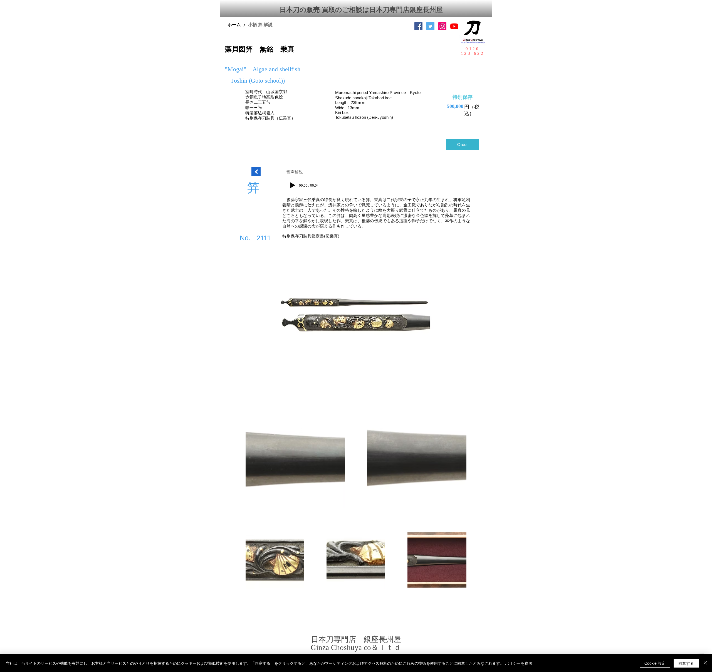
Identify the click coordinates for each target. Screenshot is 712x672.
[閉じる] (705, 663)
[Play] (292, 185)
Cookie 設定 (655, 663)
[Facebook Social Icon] (418, 26)
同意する (686, 663)
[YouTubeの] (454, 26)
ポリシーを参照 (518, 663)
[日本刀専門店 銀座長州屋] (430, 26)
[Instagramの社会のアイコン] (442, 26)
